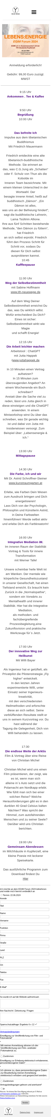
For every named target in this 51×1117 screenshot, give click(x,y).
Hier (25, 878)
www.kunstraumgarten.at (25, 483)
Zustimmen (8, 1056)
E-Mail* (3, 987)
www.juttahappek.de (26, 360)
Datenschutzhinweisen (7, 1098)
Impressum (38, 1112)
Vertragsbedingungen (10, 1032)
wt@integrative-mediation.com (10, 1094)
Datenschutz (25, 1112)
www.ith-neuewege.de (25, 292)
